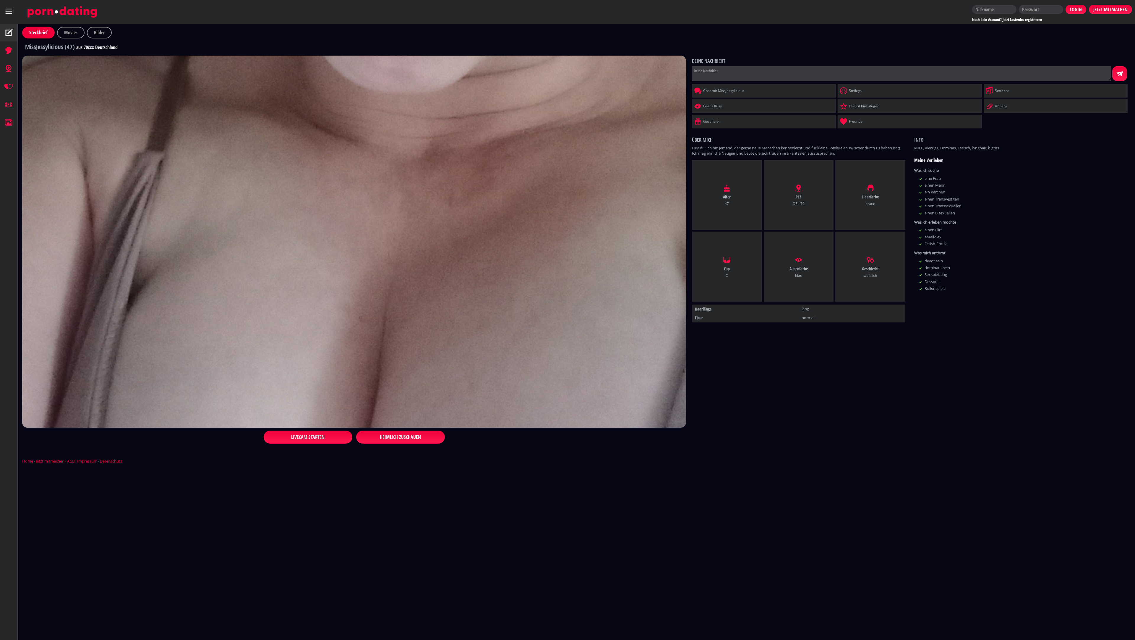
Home (27, 461)
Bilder (99, 32)
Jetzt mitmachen (50, 461)
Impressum (87, 461)
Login (1076, 9)
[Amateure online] (9, 50)
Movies (70, 32)
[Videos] (9, 105)
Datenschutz (111, 461)
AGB (70, 461)
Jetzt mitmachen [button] (1110, 9)
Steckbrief (38, 32)
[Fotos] (9, 123)
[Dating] (9, 87)
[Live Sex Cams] (9, 68)
